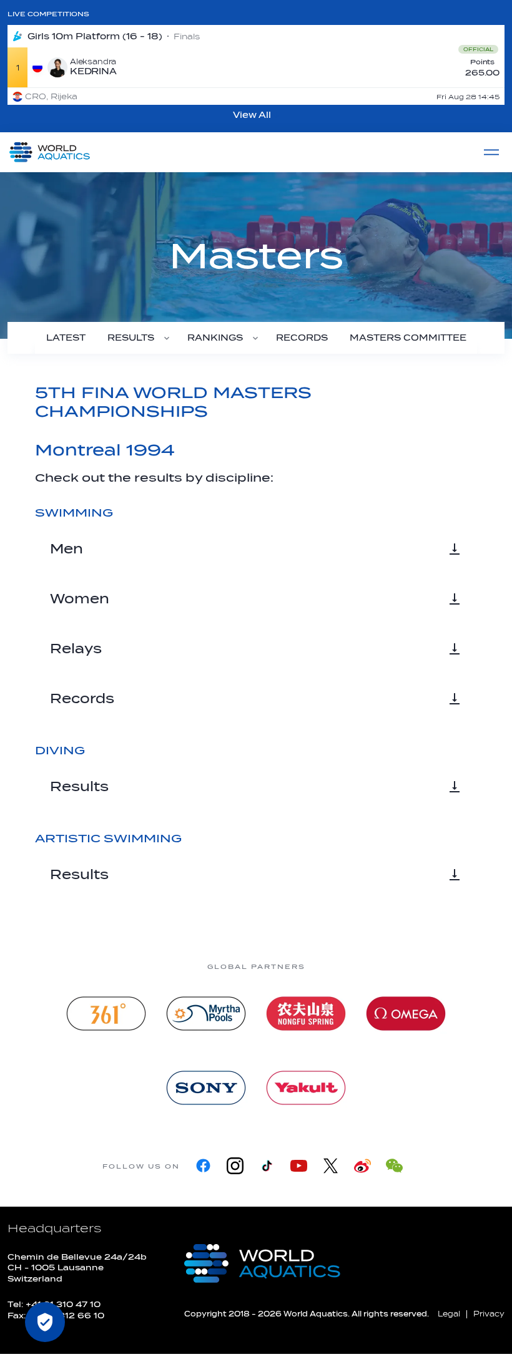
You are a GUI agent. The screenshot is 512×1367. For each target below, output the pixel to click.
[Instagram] (235, 1166)
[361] (106, 1013)
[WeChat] (394, 1166)
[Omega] (406, 1013)
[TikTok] (267, 1166)
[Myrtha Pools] (206, 1013)
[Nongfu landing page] (306, 1013)
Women (79, 598)
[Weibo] (362, 1166)
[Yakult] (306, 1087)
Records (82, 698)
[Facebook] (203, 1166)
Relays (76, 648)
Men (66, 549)
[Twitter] (331, 1166)
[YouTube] (299, 1166)
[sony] (206, 1087)
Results (79, 786)
